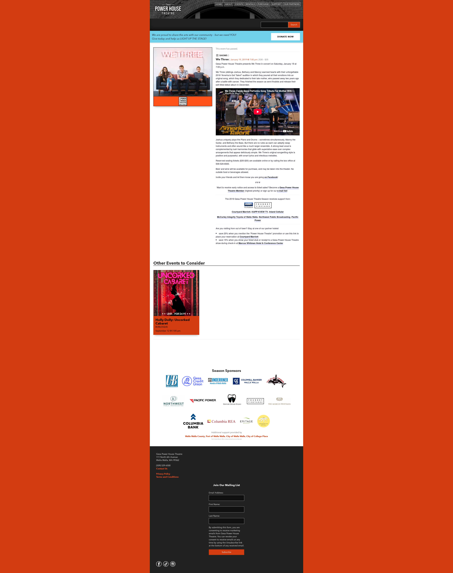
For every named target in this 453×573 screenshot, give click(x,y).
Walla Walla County (195, 436)
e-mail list (282, 190)
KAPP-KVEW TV (260, 211)
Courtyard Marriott (241, 211)
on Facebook (270, 177)
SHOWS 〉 (224, 55)
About (228, 4)
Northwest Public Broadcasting (274, 216)
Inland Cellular (276, 211)
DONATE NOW (285, 36)
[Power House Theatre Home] (168, 5)
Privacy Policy (163, 474)
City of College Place (257, 436)
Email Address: (216, 492)
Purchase (263, 4)
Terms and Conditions (167, 477)
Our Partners (292, 4)
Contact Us (161, 468)
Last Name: (214, 516)
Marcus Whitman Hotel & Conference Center (261, 243)
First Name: (214, 504)
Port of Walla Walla (215, 436)
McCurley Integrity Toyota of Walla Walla (237, 216)
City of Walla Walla (235, 436)
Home (219, 4)
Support (276, 4)
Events (239, 4)
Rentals (250, 4)
